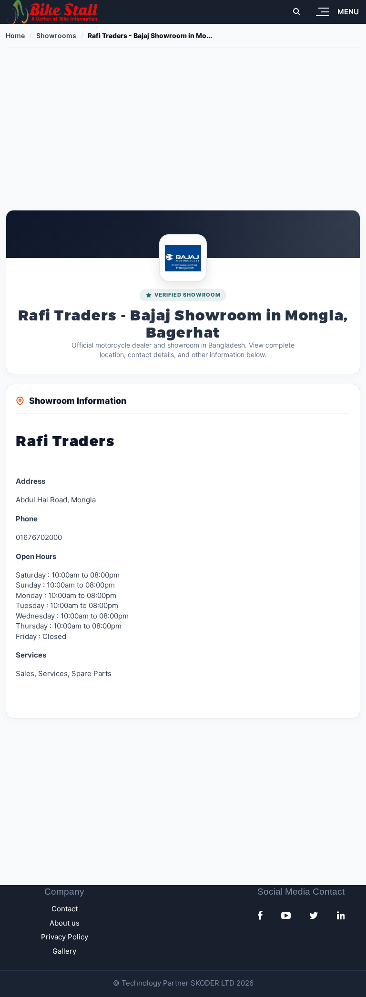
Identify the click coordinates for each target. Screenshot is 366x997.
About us (65, 922)
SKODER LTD (212, 982)
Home (15, 35)
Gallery (64, 951)
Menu (348, 11)
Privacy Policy (64, 936)
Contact (64, 908)
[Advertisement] (183, 129)
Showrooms (56, 35)
